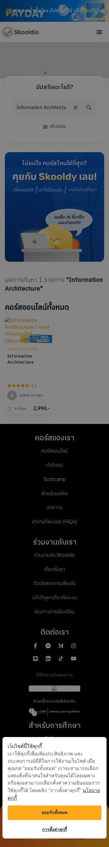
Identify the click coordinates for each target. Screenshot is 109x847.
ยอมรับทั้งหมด (55, 812)
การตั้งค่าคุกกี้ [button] (54, 829)
